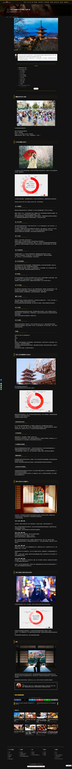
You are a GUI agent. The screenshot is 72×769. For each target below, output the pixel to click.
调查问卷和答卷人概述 (23, 67)
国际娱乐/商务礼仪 (22, 754)
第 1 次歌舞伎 (23, 70)
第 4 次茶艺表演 (23, 74)
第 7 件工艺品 (23, 78)
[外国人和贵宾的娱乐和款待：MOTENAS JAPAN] (7, 2)
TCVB (56, 753)
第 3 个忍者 (22, 73)
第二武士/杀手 (23, 72)
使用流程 (33, 753)
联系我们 (33, 752)
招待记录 (21, 752)
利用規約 (45, 754)
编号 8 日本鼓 (23, 79)
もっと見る (36, 88)
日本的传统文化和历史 (13, 11)
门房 (9, 753)
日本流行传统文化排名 (23, 69)
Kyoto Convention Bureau (59, 758)
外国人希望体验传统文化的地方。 (25, 85)
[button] (17, 700)
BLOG (8, 11)
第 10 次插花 (22, 82)
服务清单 (10, 756)
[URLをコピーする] (54, 700)
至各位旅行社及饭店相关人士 (36, 754)
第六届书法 (22, 77)
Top (9, 752)
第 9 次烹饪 (22, 81)
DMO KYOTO (57, 757)
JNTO (56, 752)
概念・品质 (10, 754)
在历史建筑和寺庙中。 (24, 86)
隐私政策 (45, 753)
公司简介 (45, 752)
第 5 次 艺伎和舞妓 (23, 75)
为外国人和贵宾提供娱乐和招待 (24, 756)
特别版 (22, 83)
